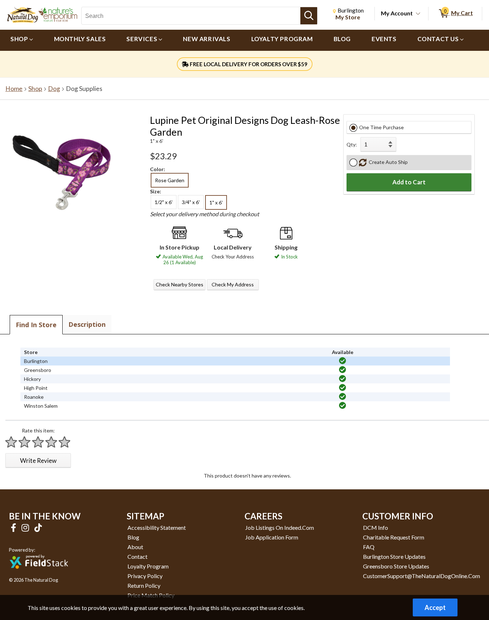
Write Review (38, 460)
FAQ (368, 546)
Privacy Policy (145, 575)
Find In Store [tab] (36, 324)
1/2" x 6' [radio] (164, 202)
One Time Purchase (381, 127)
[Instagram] (26, 527)
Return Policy (143, 585)
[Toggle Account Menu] (418, 14)
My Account (397, 13)
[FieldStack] (39, 573)
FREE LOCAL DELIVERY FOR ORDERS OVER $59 (248, 64)
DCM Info (375, 527)
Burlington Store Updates (394, 556)
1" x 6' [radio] (216, 202)
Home (14, 88)
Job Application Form (271, 537)
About (135, 546)
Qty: (352, 144)
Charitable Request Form (393, 537)
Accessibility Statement (156, 527)
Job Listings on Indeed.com (279, 527)
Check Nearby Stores (179, 284)
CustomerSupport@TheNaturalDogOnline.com (421, 575)
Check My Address (233, 284)
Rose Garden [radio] (169, 180)
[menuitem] (22, 40)
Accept (435, 607)
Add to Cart (409, 182)
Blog (133, 537)
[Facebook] (14, 527)
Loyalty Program (148, 566)
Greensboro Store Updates (396, 566)
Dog (54, 88)
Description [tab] (87, 324)
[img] (342, 360)
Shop (35, 88)
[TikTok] (38, 527)
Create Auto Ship (387, 162)
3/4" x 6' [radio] (191, 202)
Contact (137, 556)
